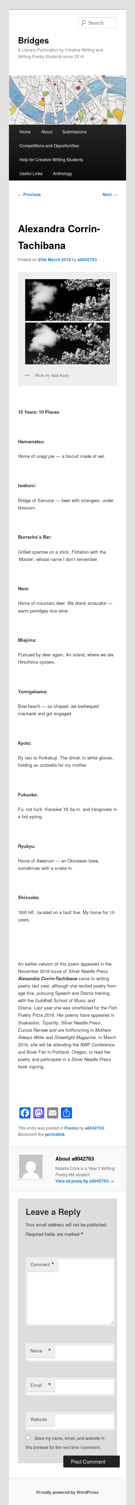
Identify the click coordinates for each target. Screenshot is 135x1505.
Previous (29, 194)
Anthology (62, 173)
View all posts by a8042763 (84, 1181)
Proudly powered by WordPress (67, 1492)
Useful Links (31, 173)
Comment (42, 1264)
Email (40, 1385)
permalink (55, 1134)
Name (40, 1350)
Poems (71, 1128)
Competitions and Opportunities (49, 145)
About (46, 131)
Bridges (33, 40)
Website (38, 1419)
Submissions (74, 131)
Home (25, 131)
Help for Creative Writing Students (51, 159)
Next (109, 194)
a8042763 (87, 259)
